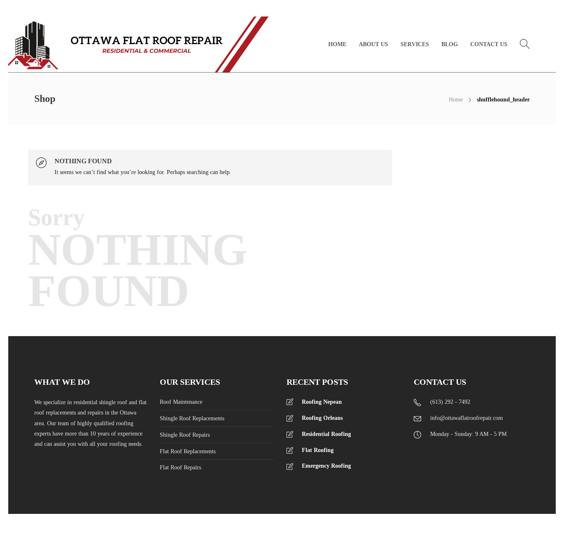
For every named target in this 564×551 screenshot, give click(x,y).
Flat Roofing (318, 450)
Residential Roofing (326, 434)
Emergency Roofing (326, 466)
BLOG (449, 44)
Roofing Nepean (322, 402)
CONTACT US (488, 44)
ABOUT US (373, 44)
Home (456, 100)
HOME (337, 44)
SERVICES (414, 44)
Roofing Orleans (322, 418)
